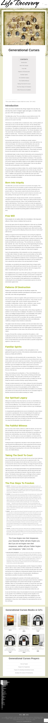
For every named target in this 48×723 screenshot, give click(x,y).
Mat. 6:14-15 (27, 549)
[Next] (4, 696)
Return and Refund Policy (19, 719)
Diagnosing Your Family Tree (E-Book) (38, 649)
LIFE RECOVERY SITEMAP (30, 719)
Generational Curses (38, 717)
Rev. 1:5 (10, 436)
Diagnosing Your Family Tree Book (24, 629)
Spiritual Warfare (18, 717)
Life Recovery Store (14, 718)
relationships (15, 303)
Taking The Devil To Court (24, 83)
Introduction (24, 62)
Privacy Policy (29, 718)
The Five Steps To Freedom (24, 86)
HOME (6, 717)
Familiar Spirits (24, 74)
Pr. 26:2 (33, 101)
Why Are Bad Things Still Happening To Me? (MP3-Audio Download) (10, 650)
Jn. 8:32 (8, 439)
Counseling (10, 717)
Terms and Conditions (37, 718)
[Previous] (1, 696)
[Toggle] (6, 664)
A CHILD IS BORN (2, 682)
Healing (31, 717)
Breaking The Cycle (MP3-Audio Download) (38, 629)
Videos (7, 718)
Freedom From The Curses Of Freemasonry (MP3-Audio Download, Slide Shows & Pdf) (24, 650)
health (6, 327)
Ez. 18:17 (29, 269)
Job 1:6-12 (16, 341)
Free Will (24, 68)
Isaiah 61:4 (8, 133)
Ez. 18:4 (15, 243)
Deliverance (25, 717)
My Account (22, 718)
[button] (40, 4)
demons (27, 352)
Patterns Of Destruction (24, 71)
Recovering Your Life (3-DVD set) (10, 628)
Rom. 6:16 (24, 201)
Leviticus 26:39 (20, 567)
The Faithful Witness (24, 80)
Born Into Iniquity (24, 65)
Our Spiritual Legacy (24, 77)
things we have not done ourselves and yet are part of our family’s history (22, 504)
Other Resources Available (24, 89)
